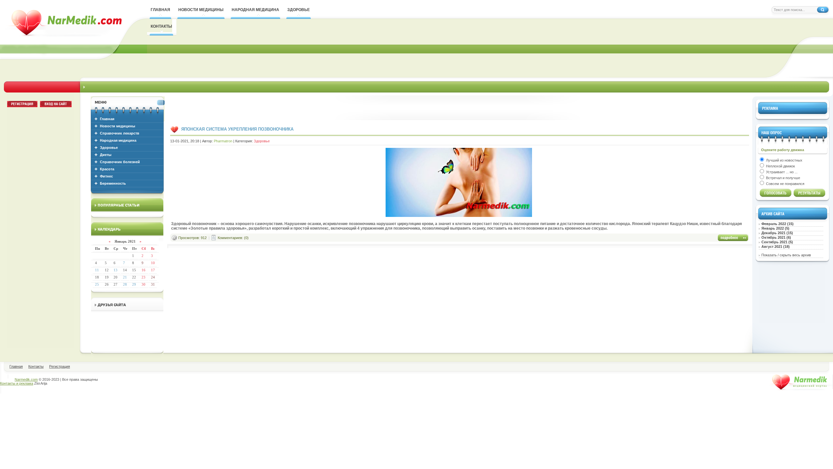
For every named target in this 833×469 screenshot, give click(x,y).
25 (97, 284)
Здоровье (109, 147)
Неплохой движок (780, 166)
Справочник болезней (120, 162)
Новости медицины (117, 126)
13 (115, 270)
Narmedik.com (26, 379)
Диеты (105, 155)
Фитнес (106, 176)
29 (134, 284)
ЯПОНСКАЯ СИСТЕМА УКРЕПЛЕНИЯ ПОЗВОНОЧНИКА (237, 129)
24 (153, 277)
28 (125, 284)
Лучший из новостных (783, 160)
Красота (107, 169)
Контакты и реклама (16, 383)
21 (125, 277)
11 (97, 270)
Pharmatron (223, 141)
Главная (107, 119)
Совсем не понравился (784, 184)
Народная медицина (118, 140)
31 (153, 284)
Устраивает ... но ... (781, 172)
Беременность (113, 183)
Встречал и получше (782, 178)
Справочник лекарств (119, 133)
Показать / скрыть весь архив (786, 255)
